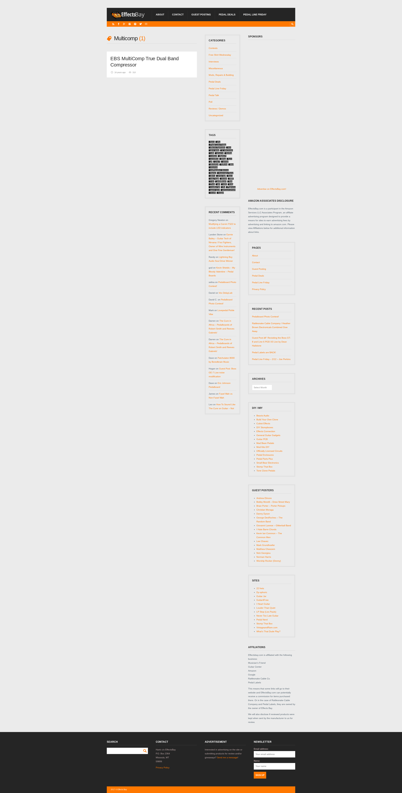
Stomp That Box (264, 466)
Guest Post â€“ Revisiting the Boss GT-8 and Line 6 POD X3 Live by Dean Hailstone (271, 342)
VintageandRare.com (266, 627)
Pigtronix (232, 187)
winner (225, 162)
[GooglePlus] (124, 24)
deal (232, 164)
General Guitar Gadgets (268, 435)
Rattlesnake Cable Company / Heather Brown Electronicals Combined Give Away (271, 327)
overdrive (214, 159)
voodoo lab (215, 187)
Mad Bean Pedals (265, 443)
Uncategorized (216, 115)
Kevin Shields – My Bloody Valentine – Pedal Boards (222, 271)
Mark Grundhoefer (265, 545)
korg (231, 184)
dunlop (229, 153)
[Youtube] (146, 24)
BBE (231, 179)
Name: (257, 761)
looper (221, 193)
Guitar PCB (262, 439)
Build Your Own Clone (267, 419)
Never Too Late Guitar (267, 615)
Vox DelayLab (225, 293)
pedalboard (222, 181)
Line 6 (217, 162)
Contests (213, 48)
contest (213, 156)
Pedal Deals (227, 14)
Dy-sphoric (261, 592)
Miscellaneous (216, 68)
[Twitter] (140, 24)
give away (214, 150)
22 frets (260, 588)
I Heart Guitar (263, 604)
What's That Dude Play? (268, 631)
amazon (220, 153)
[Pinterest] (135, 24)
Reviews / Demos (217, 108)
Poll (210, 102)
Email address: (261, 749)
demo (212, 176)
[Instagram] (129, 24)
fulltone (224, 164)
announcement (229, 190)
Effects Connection (265, 431)
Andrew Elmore (264, 498)
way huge (214, 179)
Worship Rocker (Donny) (268, 561)
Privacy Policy (259, 289)
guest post (215, 190)
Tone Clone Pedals (265, 470)
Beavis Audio (262, 415)
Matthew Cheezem (265, 549)
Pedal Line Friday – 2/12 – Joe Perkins (271, 359)
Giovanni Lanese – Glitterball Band (273, 525)
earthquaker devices (219, 170)
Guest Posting (201, 14)
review (224, 179)
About (160, 14)
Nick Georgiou (263, 553)
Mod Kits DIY (262, 447)
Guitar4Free (262, 600)
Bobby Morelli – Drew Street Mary (273, 502)
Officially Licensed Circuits (269, 451)
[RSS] (113, 24)
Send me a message (227, 757)
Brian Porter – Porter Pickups (270, 506)
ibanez (213, 173)
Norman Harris (263, 557)
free (230, 181)
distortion (214, 164)
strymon (214, 167)
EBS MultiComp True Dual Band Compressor (144, 62)
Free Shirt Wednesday (220, 55)
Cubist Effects (263, 423)
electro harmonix (217, 147)
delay (223, 159)
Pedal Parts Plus (264, 459)
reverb (213, 193)
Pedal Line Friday (254, 14)
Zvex (212, 184)
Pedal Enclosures (265, 455)
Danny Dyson (263, 513)
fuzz (230, 159)
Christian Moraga (265, 509)
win (218, 184)
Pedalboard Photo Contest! (265, 316)
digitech (222, 156)
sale (212, 153)
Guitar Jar (261, 596)
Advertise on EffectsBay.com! (271, 189)
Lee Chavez (262, 541)
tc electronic (227, 150)
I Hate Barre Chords (266, 529)
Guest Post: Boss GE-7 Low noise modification (222, 372)
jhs (224, 187)
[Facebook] (118, 24)
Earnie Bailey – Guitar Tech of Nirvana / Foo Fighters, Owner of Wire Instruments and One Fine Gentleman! (222, 242)
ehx (218, 142)
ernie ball (222, 176)
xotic (225, 184)
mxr (229, 147)
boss (212, 142)
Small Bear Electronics (267, 462)
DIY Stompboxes (264, 427)
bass (230, 176)
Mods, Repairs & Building (221, 75)
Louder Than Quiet (265, 608)
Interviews (214, 61)
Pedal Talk (214, 95)
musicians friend (226, 173)
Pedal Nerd (262, 619)
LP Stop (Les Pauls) (266, 612)
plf (211, 162)
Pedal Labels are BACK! (264, 352)
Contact (178, 14)
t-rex (212, 181)
